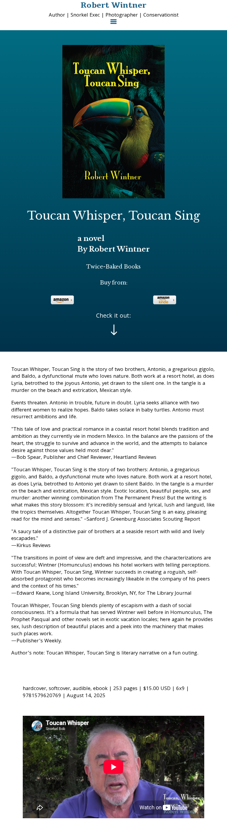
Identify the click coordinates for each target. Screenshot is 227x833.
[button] (113, 24)
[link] (62, 299)
